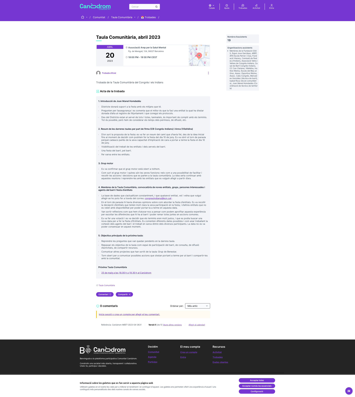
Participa (152, 361)
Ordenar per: (177, 306)
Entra (183, 357)
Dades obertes (220, 362)
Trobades (218, 357)
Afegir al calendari (197, 325)
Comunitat (99, 17)
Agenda (152, 356)
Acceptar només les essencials (257, 386)
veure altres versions (172, 325)
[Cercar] (156, 6)
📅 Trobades (148, 17)
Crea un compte (188, 352)
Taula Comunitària (121, 17)
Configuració (257, 391)
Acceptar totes (257, 380)
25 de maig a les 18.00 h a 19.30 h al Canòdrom (126, 272)
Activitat (217, 352)
